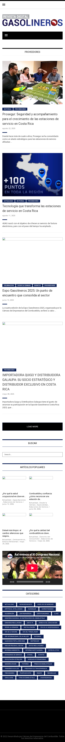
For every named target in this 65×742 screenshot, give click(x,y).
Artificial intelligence (13, 609)
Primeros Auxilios (12, 668)
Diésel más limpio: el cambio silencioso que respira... (12, 533)
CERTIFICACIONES (43, 613)
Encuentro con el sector (14, 645)
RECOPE (39, 673)
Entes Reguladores (36, 645)
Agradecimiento (25, 604)
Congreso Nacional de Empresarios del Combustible (25, 618)
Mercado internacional (37, 659)
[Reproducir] (6, 581)
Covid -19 (30, 623)
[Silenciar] (53, 581)
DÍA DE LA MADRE (11, 632)
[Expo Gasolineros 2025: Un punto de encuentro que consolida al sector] (32, 259)
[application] (32, 568)
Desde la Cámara (24, 285)
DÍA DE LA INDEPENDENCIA (49, 627)
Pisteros (25, 664)
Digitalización (29, 627)
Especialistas (42, 505)
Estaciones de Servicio (12, 502)
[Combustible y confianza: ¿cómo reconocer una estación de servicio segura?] (41, 483)
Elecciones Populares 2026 (15, 641)
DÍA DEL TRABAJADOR (30, 632)
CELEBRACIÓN (9, 285)
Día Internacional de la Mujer (17, 636)
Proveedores (20, 109)
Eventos (37, 285)
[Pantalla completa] (58, 581)
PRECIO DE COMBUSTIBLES (43, 664)
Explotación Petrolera (13, 659)
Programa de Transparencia (35, 668)
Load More (32, 426)
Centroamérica (19, 540)
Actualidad (8, 201)
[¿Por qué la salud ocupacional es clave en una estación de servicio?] (14, 483)
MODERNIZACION (10, 664)
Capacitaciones (19, 500)
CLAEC (56, 613)
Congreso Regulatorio (13, 623)
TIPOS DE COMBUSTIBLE (27, 678)
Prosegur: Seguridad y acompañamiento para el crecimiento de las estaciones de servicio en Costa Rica (30, 119)
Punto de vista (25, 673)
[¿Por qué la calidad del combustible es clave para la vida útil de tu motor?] (41, 520)
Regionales (51, 673)
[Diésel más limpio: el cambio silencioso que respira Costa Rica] (14, 520)
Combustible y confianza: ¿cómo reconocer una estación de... (40, 496)
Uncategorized (46, 678)
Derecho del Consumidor (48, 623)
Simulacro (9, 678)
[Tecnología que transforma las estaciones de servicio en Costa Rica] (32, 174)
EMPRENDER (34, 641)
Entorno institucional (34, 650)
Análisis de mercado (45, 604)
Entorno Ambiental (10, 542)
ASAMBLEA (32, 609)
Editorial (7, 109)
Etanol (30, 655)
